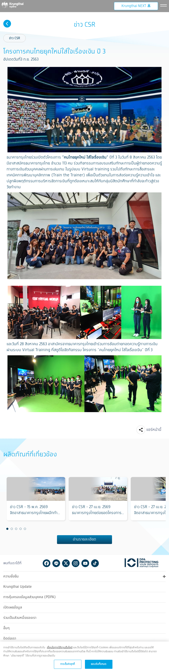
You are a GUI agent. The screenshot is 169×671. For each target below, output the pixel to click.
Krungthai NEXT (133, 6)
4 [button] (20, 529)
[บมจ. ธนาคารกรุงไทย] (15, 4)
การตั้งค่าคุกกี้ (67, 664)
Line (56, 563)
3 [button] (16, 529)
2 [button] (12, 529)
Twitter (66, 563)
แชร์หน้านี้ (153, 430)
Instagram (75, 563)
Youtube (85, 563)
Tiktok (95, 563)
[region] (84, 656)
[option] (36, 498)
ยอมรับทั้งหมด (98, 664)
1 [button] (7, 529)
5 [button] (25, 529)
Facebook (46, 563)
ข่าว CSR (14, 38)
